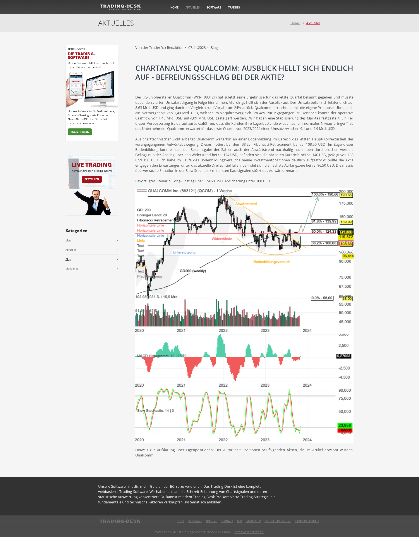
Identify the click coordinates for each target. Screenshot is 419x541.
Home (174, 7)
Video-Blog (71, 268)
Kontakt (227, 521)
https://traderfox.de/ (249, 532)
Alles (68, 240)
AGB (239, 521)
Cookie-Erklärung (277, 521)
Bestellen (91, 179)
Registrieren (79, 132)
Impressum (253, 521)
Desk (180, 521)
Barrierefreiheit (307, 521)
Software (214, 7)
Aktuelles (192, 7)
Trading (234, 7)
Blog (68, 259)
